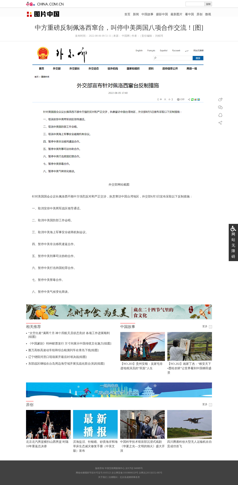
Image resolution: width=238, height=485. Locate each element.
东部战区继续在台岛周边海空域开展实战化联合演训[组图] (66, 363)
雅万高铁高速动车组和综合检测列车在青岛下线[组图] (63, 350)
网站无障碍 (233, 245)
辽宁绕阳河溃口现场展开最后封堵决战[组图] (57, 356)
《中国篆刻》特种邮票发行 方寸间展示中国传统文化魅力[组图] (69, 343)
